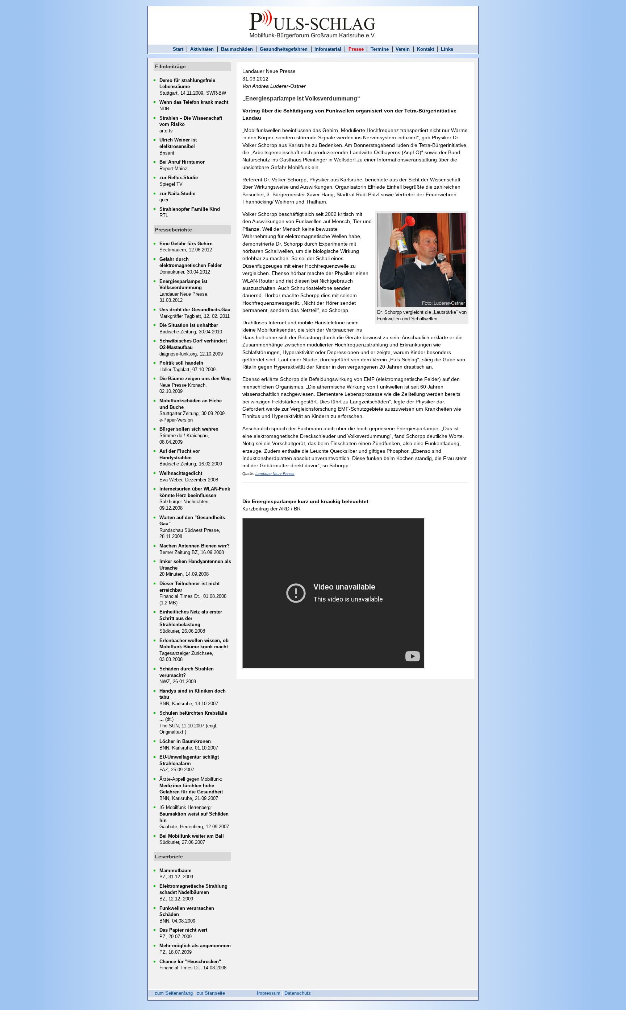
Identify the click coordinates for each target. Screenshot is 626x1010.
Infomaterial (327, 49)
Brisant (178, 146)
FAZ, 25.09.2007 (189, 763)
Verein (403, 49)
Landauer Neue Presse (275, 474)
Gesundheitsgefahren (284, 49)
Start (178, 49)
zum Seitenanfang (174, 993)
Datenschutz (297, 993)
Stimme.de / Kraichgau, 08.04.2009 (188, 435)
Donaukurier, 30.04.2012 (190, 265)
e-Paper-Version (176, 420)
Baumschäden (237, 49)
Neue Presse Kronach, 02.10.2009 (195, 385)
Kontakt (425, 49)
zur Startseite (211, 993)
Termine (380, 49)
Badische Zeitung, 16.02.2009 (190, 457)
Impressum (268, 993)
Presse (356, 49)
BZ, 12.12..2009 (193, 892)
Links (447, 49)
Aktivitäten (202, 49)
